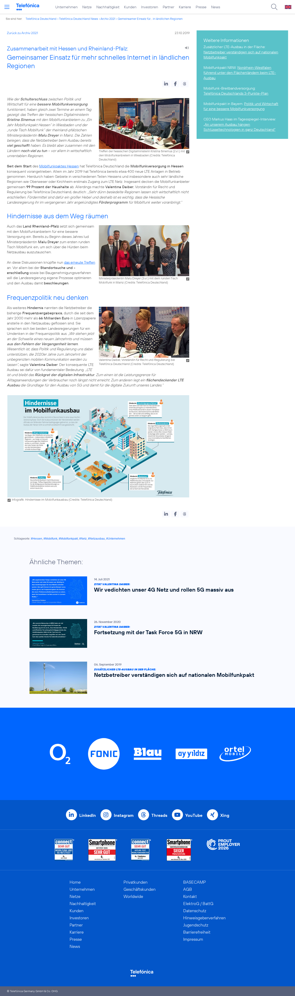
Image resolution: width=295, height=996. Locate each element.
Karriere (185, 7)
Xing (224, 815)
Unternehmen (66, 7)
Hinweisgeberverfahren (204, 917)
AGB (187, 889)
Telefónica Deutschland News (78, 18)
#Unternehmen (115, 538)
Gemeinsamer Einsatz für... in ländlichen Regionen (150, 18)
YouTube (193, 815)
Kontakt (190, 896)
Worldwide (133, 896)
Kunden (130, 7)
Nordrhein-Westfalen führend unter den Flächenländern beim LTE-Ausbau (240, 72)
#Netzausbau (96, 538)
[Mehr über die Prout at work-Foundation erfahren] (223, 850)
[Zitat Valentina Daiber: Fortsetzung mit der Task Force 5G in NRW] (145, 633)
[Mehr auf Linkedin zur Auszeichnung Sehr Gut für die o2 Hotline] (141, 850)
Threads (159, 815)
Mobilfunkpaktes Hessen (59, 166)
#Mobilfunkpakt (68, 538)
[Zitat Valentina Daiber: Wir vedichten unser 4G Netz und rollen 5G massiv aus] (145, 591)
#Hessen (36, 538)
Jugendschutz (195, 925)
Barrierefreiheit (196, 932)
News (215, 7)
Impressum (193, 939)
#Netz (83, 538)
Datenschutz (194, 910)
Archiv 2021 (107, 18)
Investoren (149, 7)
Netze (87, 7)
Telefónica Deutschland (41, 18)
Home (75, 882)
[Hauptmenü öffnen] (7, 7)
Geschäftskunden (140, 889)
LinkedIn (87, 815)
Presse (201, 7)
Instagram (123, 815)
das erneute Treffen (79, 262)
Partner (168, 7)
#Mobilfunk (50, 538)
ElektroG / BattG (198, 903)
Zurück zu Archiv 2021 (22, 33)
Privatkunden (136, 882)
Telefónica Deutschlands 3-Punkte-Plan (236, 93)
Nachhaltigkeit (107, 7)
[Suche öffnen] (274, 7)
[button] (166, 83)
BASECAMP (194, 882)
